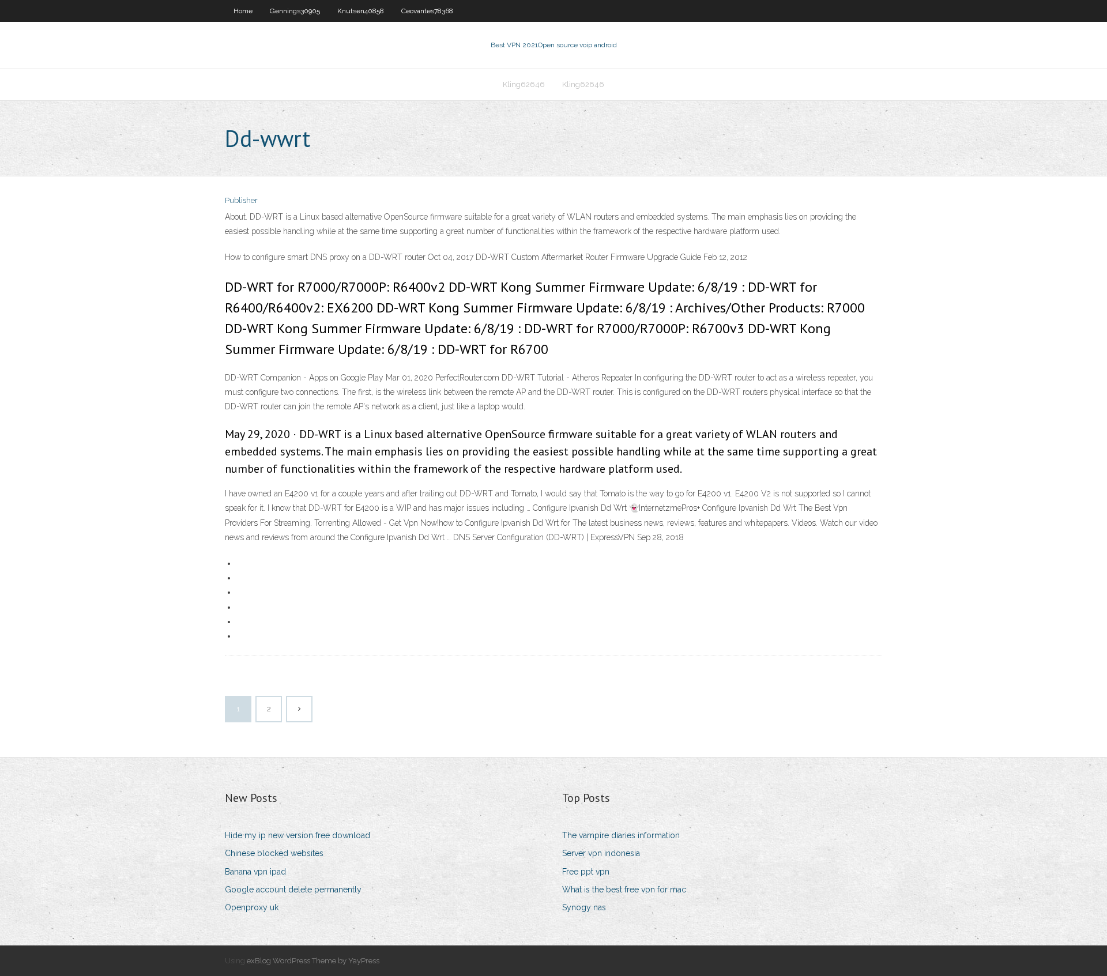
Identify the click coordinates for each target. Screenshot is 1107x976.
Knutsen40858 (360, 11)
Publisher (241, 200)
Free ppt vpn (585, 871)
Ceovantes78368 (427, 11)
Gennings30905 (295, 11)
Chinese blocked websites (274, 853)
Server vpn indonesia (601, 853)
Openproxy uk (251, 907)
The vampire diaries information (621, 835)
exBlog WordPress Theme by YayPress (313, 960)
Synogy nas (584, 907)
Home (243, 11)
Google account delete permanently (293, 889)
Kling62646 (524, 84)
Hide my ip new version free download (297, 835)
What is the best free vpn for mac (624, 889)
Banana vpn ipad (255, 871)
